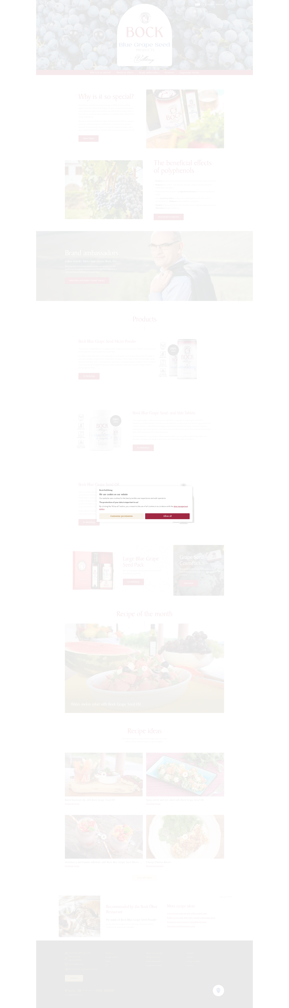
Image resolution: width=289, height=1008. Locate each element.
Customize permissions (122, 516)
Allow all (167, 516)
